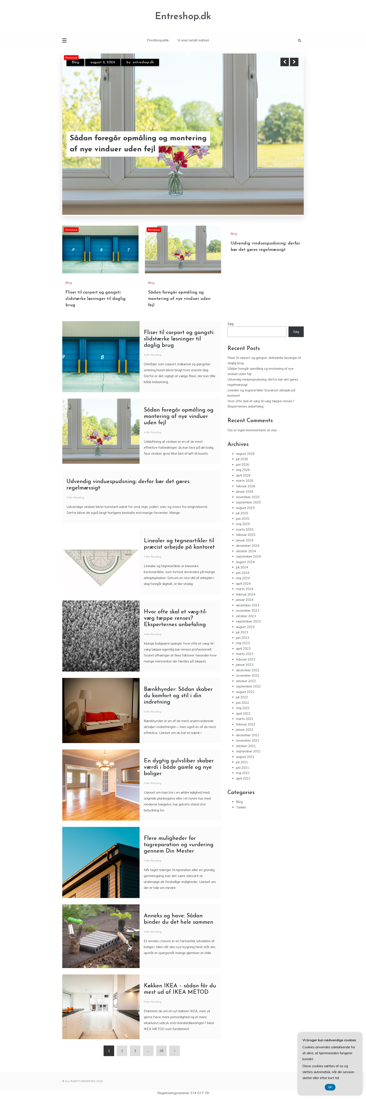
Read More (286, 144)
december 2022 (247, 670)
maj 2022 (243, 708)
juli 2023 (242, 632)
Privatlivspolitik (158, 40)
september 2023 (248, 621)
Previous (284, 62)
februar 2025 (245, 535)
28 (161, 1050)
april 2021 (243, 778)
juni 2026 (242, 464)
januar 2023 (244, 665)
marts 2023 (244, 654)
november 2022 (247, 675)
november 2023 (247, 611)
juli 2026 (242, 459)
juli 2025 (242, 513)
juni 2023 (242, 637)
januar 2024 (244, 600)
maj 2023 (243, 643)
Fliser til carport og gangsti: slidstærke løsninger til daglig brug (138, 144)
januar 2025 (244, 540)
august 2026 (245, 453)
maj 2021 (243, 773)
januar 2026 (244, 491)
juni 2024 (242, 573)
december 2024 (247, 546)
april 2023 (243, 648)
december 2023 (247, 605)
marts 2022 (244, 719)
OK (330, 1087)
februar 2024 (245, 594)
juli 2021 (242, 762)
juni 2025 (242, 518)
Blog (75, 62)
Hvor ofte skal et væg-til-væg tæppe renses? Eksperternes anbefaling (175, 618)
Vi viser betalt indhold (193, 40)
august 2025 (245, 508)
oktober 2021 (246, 746)
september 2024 (248, 556)
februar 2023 (245, 659)
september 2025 (248, 502)
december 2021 (247, 735)
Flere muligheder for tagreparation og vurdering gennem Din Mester (179, 844)
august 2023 (245, 627)
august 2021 (245, 757)
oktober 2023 (246, 616)
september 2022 (248, 686)
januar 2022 (244, 730)
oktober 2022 (246, 681)
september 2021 (248, 751)
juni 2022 (242, 702)
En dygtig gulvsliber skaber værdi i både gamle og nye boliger (179, 767)
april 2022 (243, 713)
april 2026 (243, 475)
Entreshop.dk (183, 16)
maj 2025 (243, 524)
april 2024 (243, 583)
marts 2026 (244, 481)
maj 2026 (243, 470)
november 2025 (247, 497)
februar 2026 (245, 486)
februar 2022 (245, 724)
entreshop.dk (143, 62)
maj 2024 (243, 578)
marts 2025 (244, 529)
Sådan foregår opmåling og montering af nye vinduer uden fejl (179, 298)
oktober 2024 (246, 551)
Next (294, 62)
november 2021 (247, 740)
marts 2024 (244, 589)
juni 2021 (242, 767)
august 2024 (245, 562)
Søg (230, 324)
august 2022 (245, 692)
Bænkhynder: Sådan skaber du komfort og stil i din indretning (178, 695)
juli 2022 (242, 697)
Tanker (241, 807)
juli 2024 (242, 567)
